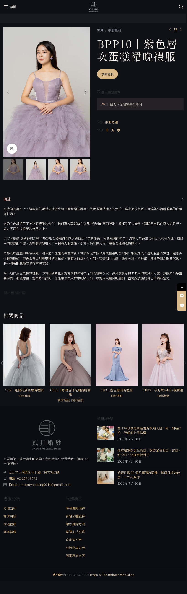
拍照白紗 (9, 508)
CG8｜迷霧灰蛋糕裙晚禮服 (24, 390)
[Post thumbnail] (105, 433)
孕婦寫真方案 (75, 548)
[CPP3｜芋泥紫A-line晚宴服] (163, 355)
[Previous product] (170, 30)
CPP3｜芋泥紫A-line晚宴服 (163, 390)
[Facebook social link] (107, 130)
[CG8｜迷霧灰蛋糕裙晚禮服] (24, 355)
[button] (8, 92)
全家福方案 (74, 540)
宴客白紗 (9, 516)
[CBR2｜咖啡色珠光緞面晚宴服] (70, 355)
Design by (112, 574)
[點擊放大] (12, 149)
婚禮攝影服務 (75, 508)
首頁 (100, 30)
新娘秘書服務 (75, 516)
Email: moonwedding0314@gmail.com (40, 484)
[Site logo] (93, 6)
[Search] (181, 6)
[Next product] (181, 30)
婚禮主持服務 (75, 532)
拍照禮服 (114, 30)
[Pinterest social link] (119, 130)
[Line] (182, 306)
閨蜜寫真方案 (75, 555)
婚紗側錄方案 (75, 524)
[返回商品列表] (175, 30)
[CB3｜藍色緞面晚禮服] (117, 355)
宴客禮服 (64, 400)
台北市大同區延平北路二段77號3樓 (34, 472)
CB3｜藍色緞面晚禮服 (116, 390)
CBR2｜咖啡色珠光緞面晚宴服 (70, 392)
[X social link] (113, 130)
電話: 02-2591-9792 (23, 478)
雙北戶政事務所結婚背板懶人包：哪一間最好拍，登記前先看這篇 (149, 430)
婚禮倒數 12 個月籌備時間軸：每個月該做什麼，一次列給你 (148, 474)
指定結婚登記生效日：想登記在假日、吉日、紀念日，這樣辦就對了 (149, 452)
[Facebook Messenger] (182, 296)
